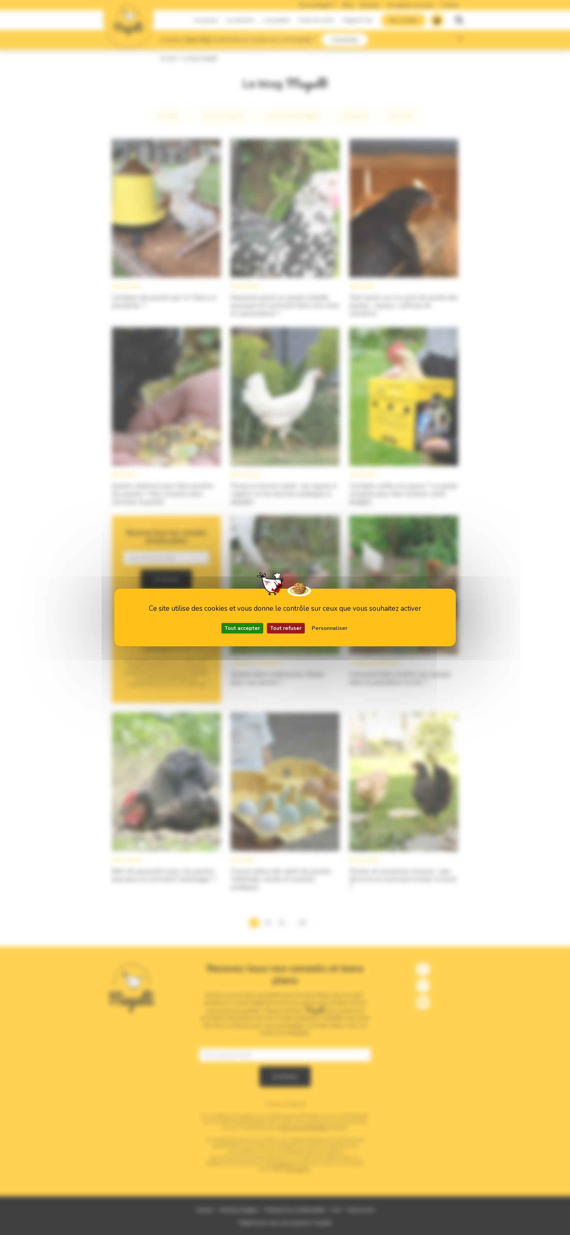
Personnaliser (329, 628)
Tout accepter (242, 628)
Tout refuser (285, 628)
